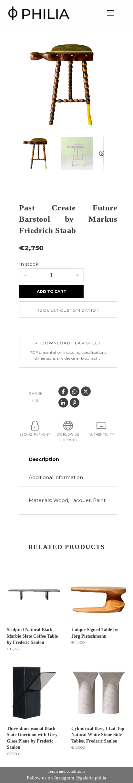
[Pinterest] (74, 403)
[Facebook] (63, 391)
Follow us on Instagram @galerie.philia (66, 777)
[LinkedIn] (63, 403)
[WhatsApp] (74, 391)
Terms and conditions (66, 771)
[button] (95, 51)
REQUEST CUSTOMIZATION (68, 310)
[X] (86, 391)
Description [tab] (44, 459)
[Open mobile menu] (110, 13)
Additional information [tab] (56, 477)
